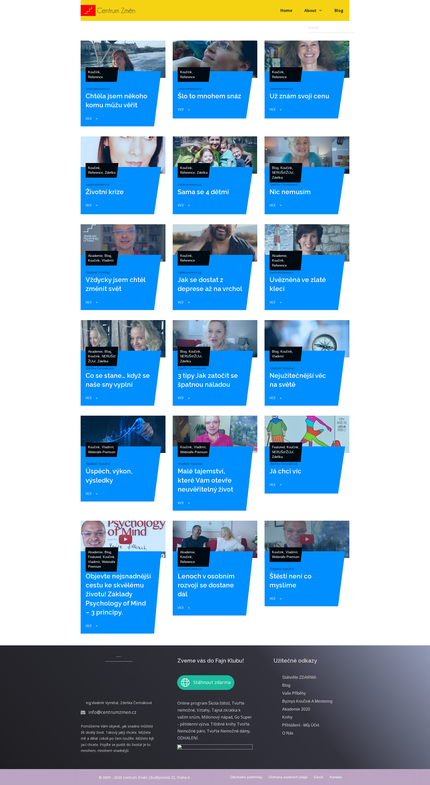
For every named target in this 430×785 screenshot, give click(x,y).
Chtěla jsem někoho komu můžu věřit (123, 87)
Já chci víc (307, 466)
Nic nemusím (307, 178)
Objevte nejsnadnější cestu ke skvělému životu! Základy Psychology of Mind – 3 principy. (123, 580)
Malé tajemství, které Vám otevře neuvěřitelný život (215, 466)
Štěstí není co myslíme (307, 580)
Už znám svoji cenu (307, 87)
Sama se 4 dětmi (215, 178)
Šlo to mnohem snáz (215, 87)
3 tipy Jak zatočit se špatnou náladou (215, 366)
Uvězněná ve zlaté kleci (307, 270)
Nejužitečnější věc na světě (307, 366)
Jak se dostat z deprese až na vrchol (215, 270)
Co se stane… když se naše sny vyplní (123, 366)
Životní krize (123, 178)
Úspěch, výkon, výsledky (123, 466)
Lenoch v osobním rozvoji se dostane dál (215, 580)
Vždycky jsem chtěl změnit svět (123, 270)
